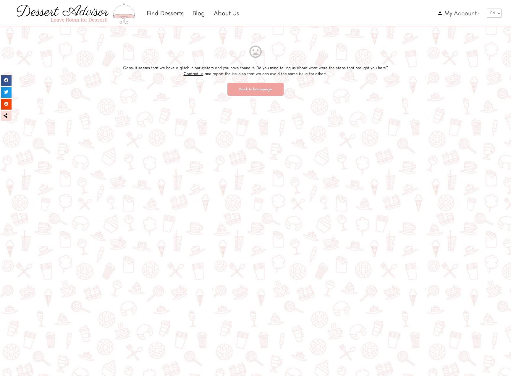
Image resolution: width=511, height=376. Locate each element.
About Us (226, 13)
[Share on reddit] (6, 104)
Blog (199, 13)
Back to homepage (255, 89)
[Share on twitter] (6, 92)
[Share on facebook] (6, 80)
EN (492, 13)
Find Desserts (165, 13)
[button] (6, 116)
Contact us (193, 73)
